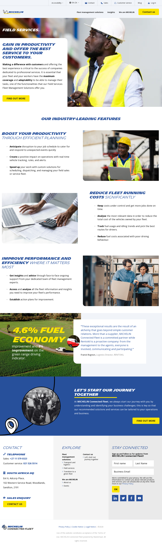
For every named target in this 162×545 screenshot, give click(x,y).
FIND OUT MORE (16, 98)
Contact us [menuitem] (88, 454)
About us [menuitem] (67, 482)
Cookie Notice (77, 527)
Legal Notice (90, 527)
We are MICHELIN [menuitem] (70, 479)
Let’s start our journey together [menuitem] (91, 458)
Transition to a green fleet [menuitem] (70, 472)
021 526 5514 (30, 463)
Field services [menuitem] (69, 468)
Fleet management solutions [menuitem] (68, 457)
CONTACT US (14, 504)
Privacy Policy (127, 483)
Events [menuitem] (66, 486)
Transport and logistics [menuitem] (69, 463)
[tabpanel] (39, 343)
